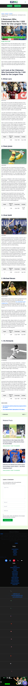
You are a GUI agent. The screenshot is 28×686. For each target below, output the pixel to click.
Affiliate (15, 570)
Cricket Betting (15, 549)
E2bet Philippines (15, 580)
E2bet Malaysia (15, 578)
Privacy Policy (15, 571)
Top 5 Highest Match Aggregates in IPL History (14, 409)
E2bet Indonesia (15, 577)
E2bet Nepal (15, 574)
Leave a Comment (6, 445)
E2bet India (14, 576)
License (15, 566)
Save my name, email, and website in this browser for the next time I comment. (14, 516)
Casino (14, 553)
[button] (10, 6)
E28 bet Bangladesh (15, 583)
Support (15, 554)
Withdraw (15, 552)
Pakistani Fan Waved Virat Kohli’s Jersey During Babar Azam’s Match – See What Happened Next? (14, 466)
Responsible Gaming (15, 567)
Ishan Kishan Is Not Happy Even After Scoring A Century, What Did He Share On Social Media (13, 441)
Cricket (12, 445)
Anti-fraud (15, 568)
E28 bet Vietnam (15, 581)
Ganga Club (15, 584)
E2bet (1, 533)
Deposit (15, 550)
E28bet (16, 543)
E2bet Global (15, 573)
